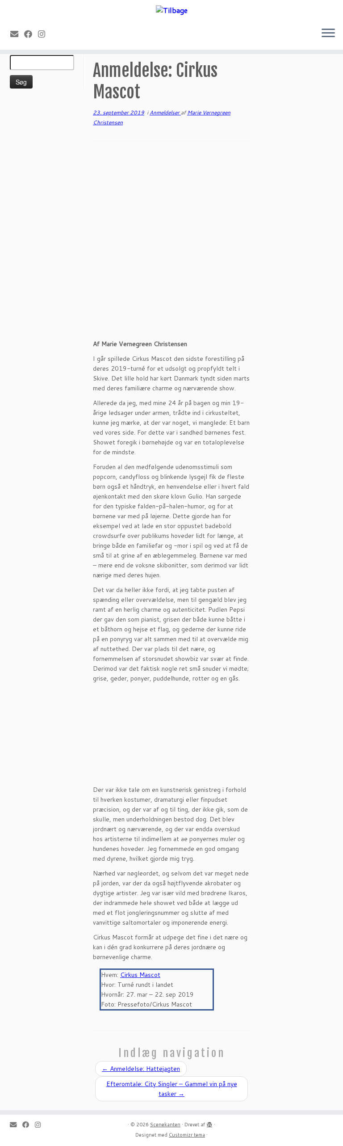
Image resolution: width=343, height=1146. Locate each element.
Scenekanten (165, 1124)
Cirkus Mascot (140, 974)
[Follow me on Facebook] (31, 34)
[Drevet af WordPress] (209, 1123)
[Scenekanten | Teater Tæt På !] (171, 9)
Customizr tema (187, 1134)
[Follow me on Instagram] (44, 34)
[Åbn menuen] (328, 33)
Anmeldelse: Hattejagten (141, 1068)
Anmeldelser (165, 112)
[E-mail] (17, 34)
